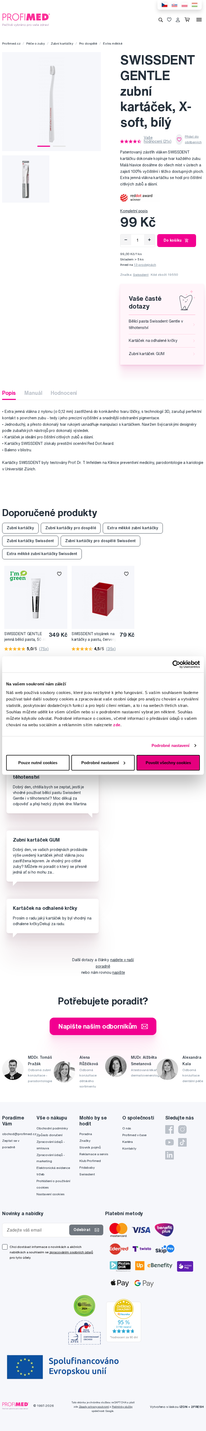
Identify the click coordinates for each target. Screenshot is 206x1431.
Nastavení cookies (50, 1194)
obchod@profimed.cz (19, 1134)
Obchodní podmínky (52, 1128)
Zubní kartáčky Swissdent (30, 541)
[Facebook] (169, 1129)
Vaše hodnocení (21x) (157, 139)
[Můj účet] (178, 19)
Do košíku (173, 240)
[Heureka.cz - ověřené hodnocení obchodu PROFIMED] (123, 1320)
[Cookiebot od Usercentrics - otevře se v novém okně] (176, 664)
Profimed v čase (134, 1135)
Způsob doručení (49, 1135)
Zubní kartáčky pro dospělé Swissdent (100, 541)
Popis (9, 393)
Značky (84, 1140)
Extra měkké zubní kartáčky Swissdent (42, 554)
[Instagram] (182, 1129)
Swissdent (141, 274)
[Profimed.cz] (26, 19)
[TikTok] (182, 1142)
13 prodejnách (145, 264)
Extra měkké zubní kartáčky (132, 528)
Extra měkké (112, 43)
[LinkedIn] (169, 1155)
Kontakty (129, 1148)
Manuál (33, 393)
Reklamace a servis (93, 1154)
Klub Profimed (90, 1160)
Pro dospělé (88, 43)
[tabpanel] (51, 101)
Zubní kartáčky (62, 43)
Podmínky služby (122, 1406)
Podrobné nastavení (171, 745)
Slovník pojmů (90, 1147)
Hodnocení (64, 393)
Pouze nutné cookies (37, 762)
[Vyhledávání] (160, 19)
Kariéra (127, 1141)
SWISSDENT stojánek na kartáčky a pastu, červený (94, 636)
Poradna (85, 1134)
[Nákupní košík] (188, 19)
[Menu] (199, 19)
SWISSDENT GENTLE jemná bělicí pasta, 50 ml (25, 636)
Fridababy (87, 1167)
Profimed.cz (11, 43)
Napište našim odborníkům (97, 1026)
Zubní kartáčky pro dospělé (70, 528)
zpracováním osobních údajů (71, 1252)
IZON (183, 1406)
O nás (126, 1128)
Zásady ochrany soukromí (94, 1406)
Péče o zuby (35, 43)
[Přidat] (149, 239)
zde (116, 724)
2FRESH (197, 1406)
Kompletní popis (134, 211)
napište (118, 972)
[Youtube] (169, 1142)
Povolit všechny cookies (168, 762)
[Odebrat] (125, 239)
